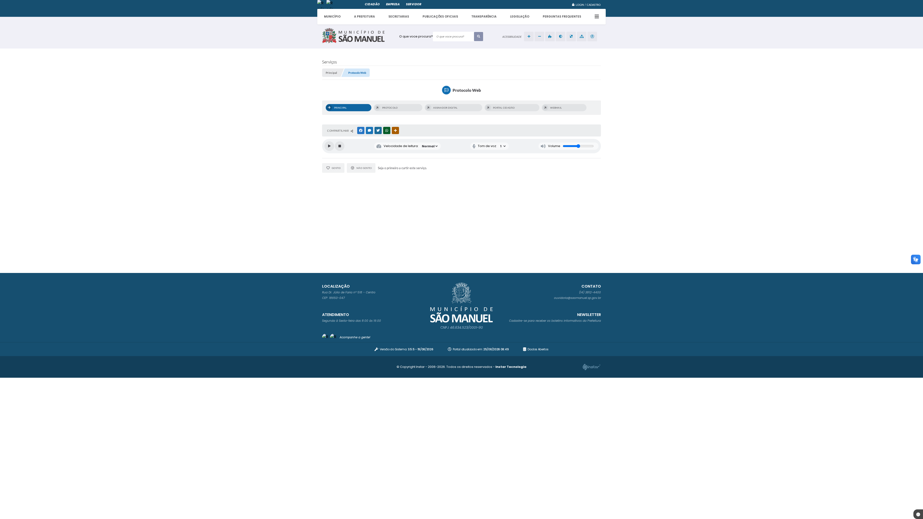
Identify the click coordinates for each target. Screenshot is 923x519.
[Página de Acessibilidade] (592, 36)
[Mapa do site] (581, 36)
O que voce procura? (416, 36)
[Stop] (339, 146)
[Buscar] (478, 36)
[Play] (329, 146)
